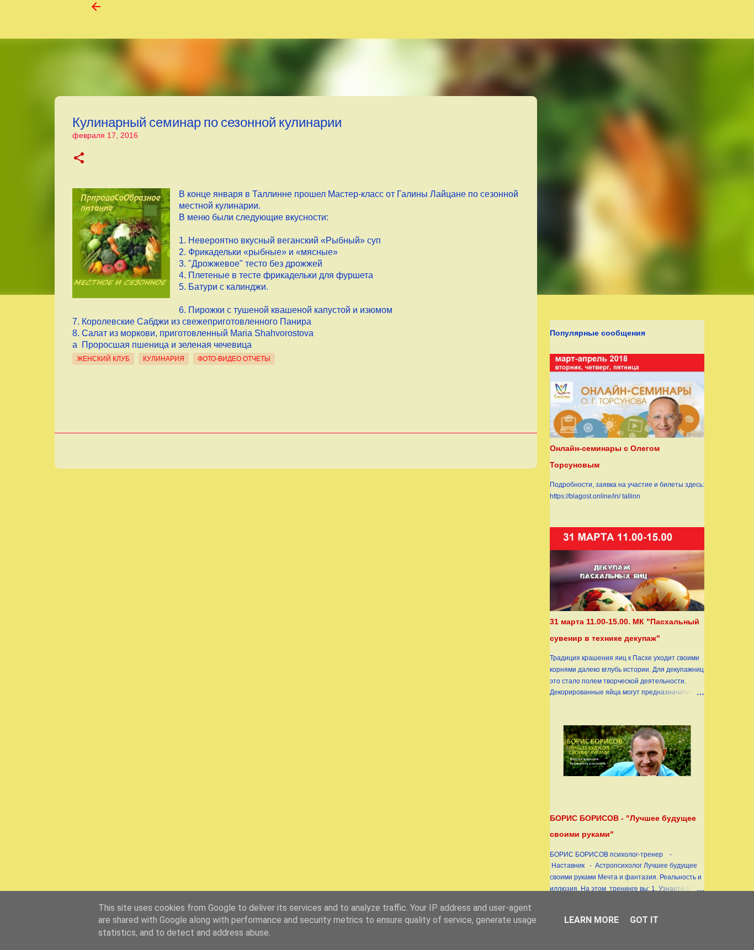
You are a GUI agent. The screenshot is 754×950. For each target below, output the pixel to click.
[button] (79, 158)
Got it (644, 920)
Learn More (591, 920)
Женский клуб (103, 359)
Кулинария (163, 359)
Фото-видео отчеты (234, 359)
